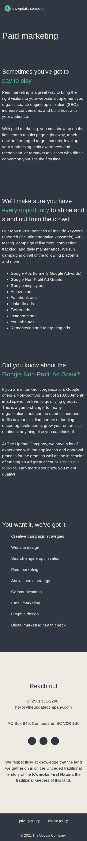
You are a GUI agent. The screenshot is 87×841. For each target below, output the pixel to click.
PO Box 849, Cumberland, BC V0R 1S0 (44, 723)
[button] (80, 8)
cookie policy (58, 821)
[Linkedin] (55, 741)
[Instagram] (43, 741)
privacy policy (29, 821)
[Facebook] (32, 741)
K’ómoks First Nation (52, 774)
